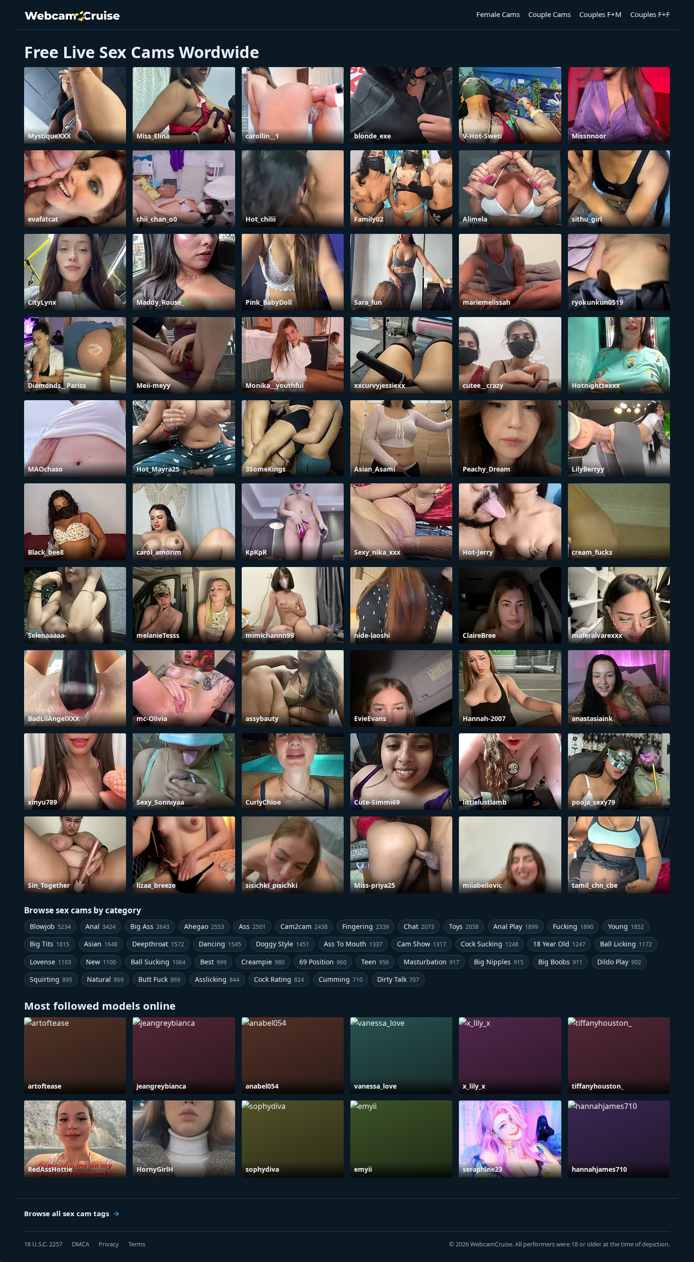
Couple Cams (549, 14)
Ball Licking (626, 943)
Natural (105, 979)
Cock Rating (279, 979)
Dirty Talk (398, 979)
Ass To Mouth (353, 943)
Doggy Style (282, 943)
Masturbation (431, 961)
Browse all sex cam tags (66, 1213)
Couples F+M (600, 14)
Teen (375, 961)
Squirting (51, 979)
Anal (100, 926)
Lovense (50, 961)
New (101, 961)
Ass (252, 926)
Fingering (365, 926)
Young (626, 926)
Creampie (263, 961)
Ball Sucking (158, 961)
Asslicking (217, 979)
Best (213, 961)
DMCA (80, 1244)
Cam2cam (304, 926)
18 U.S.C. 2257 (43, 1244)
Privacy (109, 1244)
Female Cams (498, 14)
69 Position (323, 961)
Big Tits (49, 943)
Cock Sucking (489, 943)
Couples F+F (650, 14)
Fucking (573, 926)
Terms (136, 1244)
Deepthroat (158, 943)
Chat (419, 926)
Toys (464, 926)
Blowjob (50, 926)
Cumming (341, 979)
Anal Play (515, 926)
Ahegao (204, 926)
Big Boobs (560, 961)
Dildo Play (619, 961)
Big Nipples (499, 961)
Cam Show (421, 943)
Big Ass (149, 926)
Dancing (220, 943)
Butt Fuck (159, 979)
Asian (101, 943)
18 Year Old (559, 943)
